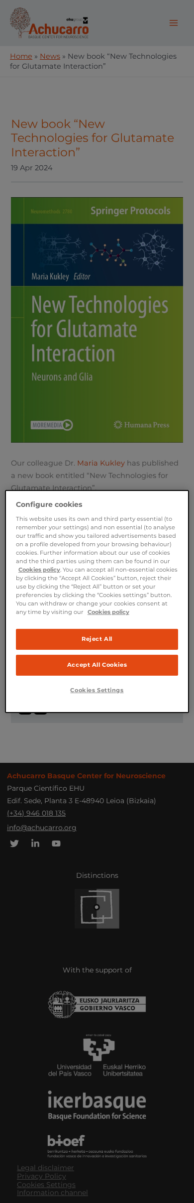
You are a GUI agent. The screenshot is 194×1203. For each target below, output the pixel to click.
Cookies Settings (96, 690)
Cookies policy (39, 569)
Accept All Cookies (97, 664)
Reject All (97, 638)
